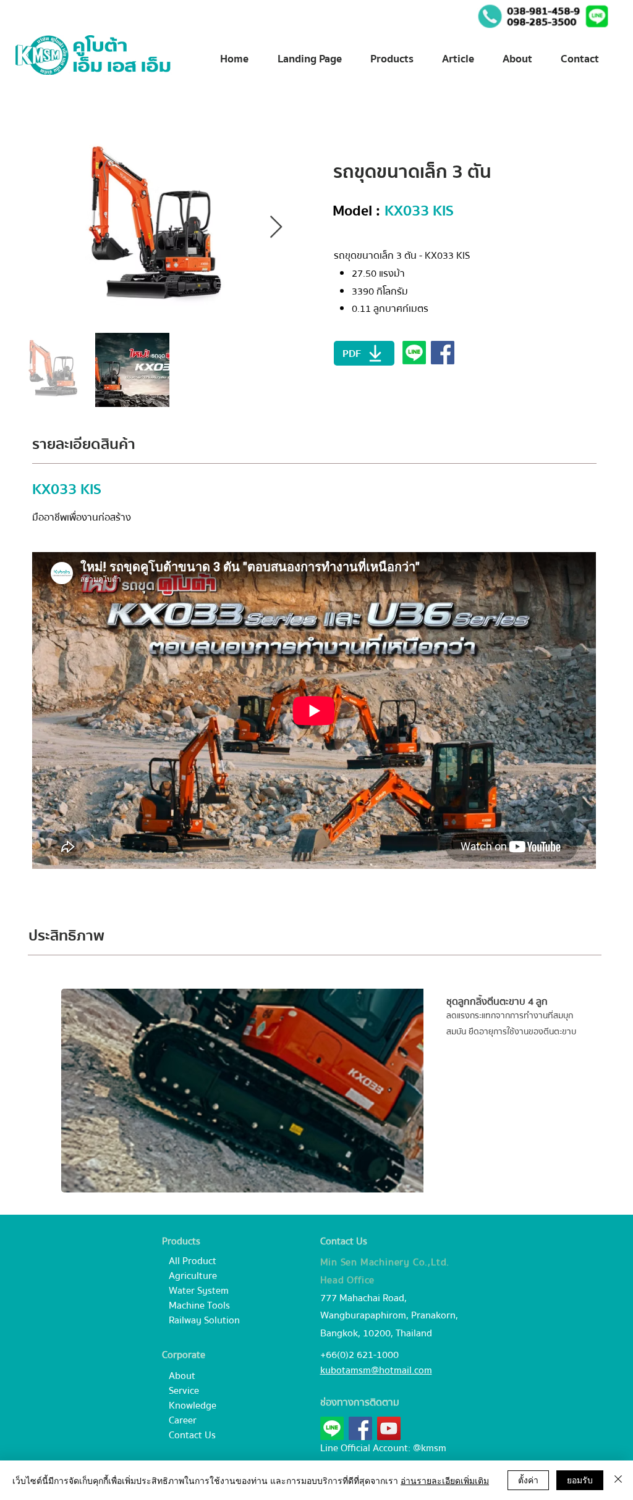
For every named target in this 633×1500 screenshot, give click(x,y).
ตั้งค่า (528, 1479)
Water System (199, 1291)
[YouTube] (389, 1428)
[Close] (618, 1480)
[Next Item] (276, 228)
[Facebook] (360, 1428)
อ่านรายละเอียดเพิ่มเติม (445, 1480)
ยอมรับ (580, 1479)
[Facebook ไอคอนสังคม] (442, 352)
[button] (596, 16)
